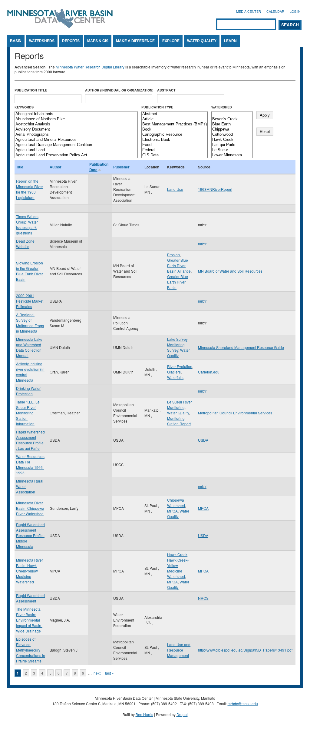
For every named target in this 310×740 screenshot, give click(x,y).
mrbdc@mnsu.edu (243, 703)
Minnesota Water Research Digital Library (90, 66)
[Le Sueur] (232, 150)
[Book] (174, 129)
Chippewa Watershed (176, 502)
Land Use (175, 189)
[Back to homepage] (60, 26)
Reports (71, 41)
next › (98, 672)
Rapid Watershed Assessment (30, 598)
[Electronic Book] (174, 139)
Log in (295, 11)
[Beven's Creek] (232, 119)
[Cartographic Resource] (174, 134)
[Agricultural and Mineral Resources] (76, 139)
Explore (171, 41)
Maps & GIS (97, 41)
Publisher (121, 167)
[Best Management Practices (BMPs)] (174, 124)
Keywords (24, 107)
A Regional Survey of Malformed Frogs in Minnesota (30, 322)
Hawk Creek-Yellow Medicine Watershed (178, 568)
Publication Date (98, 166)
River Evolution (179, 366)
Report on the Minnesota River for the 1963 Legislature (29, 189)
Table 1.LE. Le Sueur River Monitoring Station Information (28, 412)
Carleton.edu (208, 371)
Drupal (182, 714)
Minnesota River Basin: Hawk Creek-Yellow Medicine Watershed (29, 570)
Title (19, 167)
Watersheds (41, 41)
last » (109, 672)
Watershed (221, 107)
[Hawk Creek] (232, 139)
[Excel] (174, 145)
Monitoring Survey (176, 347)
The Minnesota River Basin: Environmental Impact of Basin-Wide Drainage (29, 619)
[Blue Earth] (232, 124)
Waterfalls (175, 377)
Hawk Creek (177, 554)
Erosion (173, 254)
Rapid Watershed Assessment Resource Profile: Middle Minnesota (30, 535)
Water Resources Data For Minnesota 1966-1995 (30, 464)
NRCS (203, 598)
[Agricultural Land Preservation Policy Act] (76, 155)
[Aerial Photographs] (76, 134)
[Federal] (174, 150)
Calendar (275, 11)
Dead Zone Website (25, 243)
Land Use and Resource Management (178, 650)
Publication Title (31, 90)
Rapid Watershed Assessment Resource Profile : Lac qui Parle (30, 440)
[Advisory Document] (76, 129)
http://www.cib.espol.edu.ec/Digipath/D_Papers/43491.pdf (245, 649)
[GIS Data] (174, 155)
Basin (15, 41)
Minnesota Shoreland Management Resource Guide (241, 347)
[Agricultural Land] (76, 150)
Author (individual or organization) (119, 90)
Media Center (248, 11)
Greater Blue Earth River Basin (177, 282)
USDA (203, 440)
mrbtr (202, 243)
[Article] (174, 119)
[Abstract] (174, 114)
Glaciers (174, 371)
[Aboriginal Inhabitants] (76, 114)
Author (55, 167)
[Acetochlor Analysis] (76, 124)
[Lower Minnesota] (232, 155)
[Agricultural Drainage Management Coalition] (76, 145)
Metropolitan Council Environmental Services (235, 412)
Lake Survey (177, 339)
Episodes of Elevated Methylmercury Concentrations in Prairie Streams (30, 649)
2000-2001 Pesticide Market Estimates (29, 301)
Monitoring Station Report (179, 421)
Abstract (166, 90)
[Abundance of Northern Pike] (76, 119)
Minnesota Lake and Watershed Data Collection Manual (29, 347)
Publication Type (157, 107)
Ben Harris (144, 714)
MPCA (172, 510)
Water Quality (201, 41)
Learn (230, 41)
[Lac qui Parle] (232, 145)
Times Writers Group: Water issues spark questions (27, 224)
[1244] (232, 114)
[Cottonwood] (232, 134)
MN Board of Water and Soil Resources (230, 271)
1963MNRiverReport (215, 189)
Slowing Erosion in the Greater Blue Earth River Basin (29, 271)
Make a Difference (135, 41)
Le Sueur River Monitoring (179, 404)
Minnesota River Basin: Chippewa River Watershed (30, 508)
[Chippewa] (232, 129)
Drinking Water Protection (28, 391)
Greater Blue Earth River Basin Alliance (179, 265)
